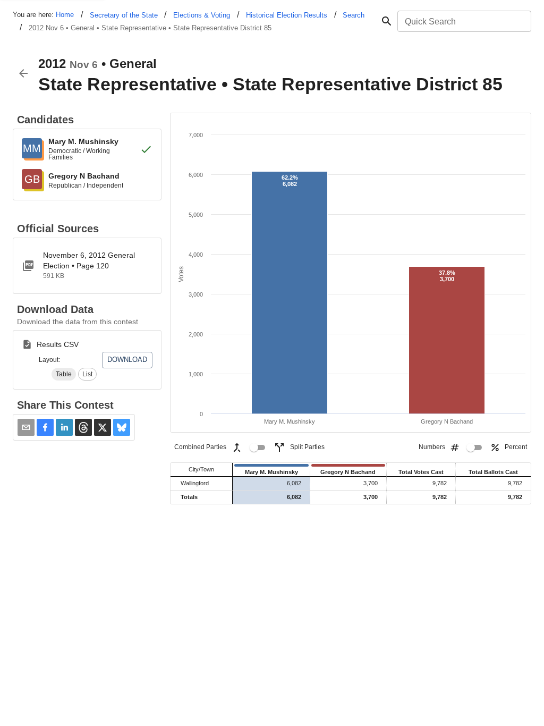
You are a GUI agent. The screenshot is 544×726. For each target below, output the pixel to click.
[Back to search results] (23, 73)
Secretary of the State (124, 15)
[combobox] (463, 21)
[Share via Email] (26, 427)
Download (127, 360)
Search (353, 15)
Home (65, 15)
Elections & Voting (201, 15)
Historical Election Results (286, 15)
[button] (64, 374)
